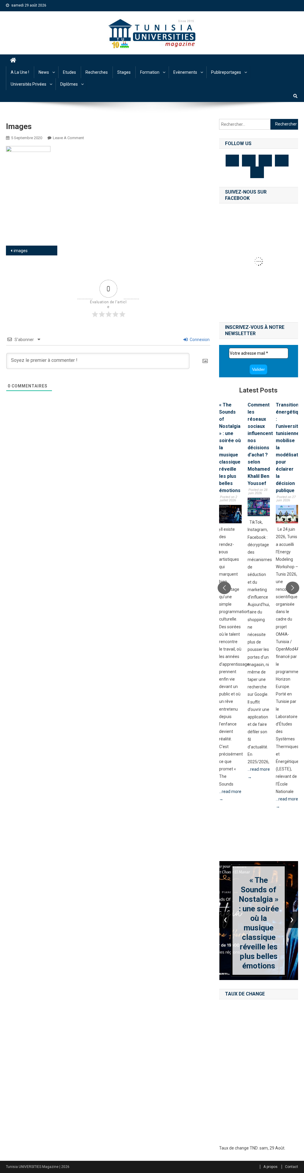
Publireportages (226, 72)
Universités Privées (28, 84)
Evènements (185, 72)
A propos (270, 1167)
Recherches (97, 72)
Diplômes (69, 84)
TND (254, 1148)
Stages (124, 72)
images (21, 250)
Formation (149, 72)
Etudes (69, 72)
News (44, 72)
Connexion (199, 339)
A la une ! (20, 72)
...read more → (230, 795)
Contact (291, 1167)
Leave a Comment (68, 138)
